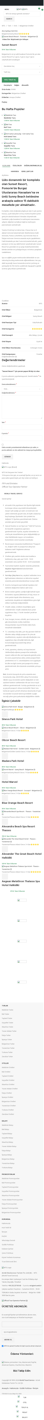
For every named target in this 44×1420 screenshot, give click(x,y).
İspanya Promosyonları (10, 1208)
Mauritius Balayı (7, 1142)
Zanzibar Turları (7, 1056)
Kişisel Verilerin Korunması (11, 1257)
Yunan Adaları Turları (9, 1031)
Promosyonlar (8, 1174)
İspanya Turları (7, 1039)
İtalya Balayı (6, 1150)
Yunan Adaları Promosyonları (12, 1199)
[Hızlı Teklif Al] (5, 714)
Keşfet (4, 1236)
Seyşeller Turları (7, 1022)
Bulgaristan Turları (8, 1044)
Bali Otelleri (6, 1071)
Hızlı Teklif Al (10, 80)
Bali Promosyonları (8, 1182)
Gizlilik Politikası (8, 1244)
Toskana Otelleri (8, 1110)
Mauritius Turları (7, 1027)
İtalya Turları (6, 1035)
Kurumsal (6, 1219)
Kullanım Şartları (7, 1249)
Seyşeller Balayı (7, 1137)
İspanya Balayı (7, 1154)
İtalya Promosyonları (9, 1204)
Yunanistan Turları (8, 1048)
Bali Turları (5, 1014)
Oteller (5, 1063)
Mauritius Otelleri (8, 1084)
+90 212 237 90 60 (14, 1285)
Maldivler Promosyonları (10, 1178)
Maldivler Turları (7, 1010)
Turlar (5, 1005)
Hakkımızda (6, 1223)
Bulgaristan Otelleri (9, 1101)
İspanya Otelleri (7, 1097)
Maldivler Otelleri (8, 1067)
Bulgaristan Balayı (8, 1159)
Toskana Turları (7, 1052)
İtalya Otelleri (7, 1093)
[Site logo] (19, 9)
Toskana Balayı (7, 1167)
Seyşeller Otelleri (8, 1080)
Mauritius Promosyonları (10, 1195)
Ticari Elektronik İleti (9, 1261)
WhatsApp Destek (8, 1240)
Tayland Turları (7, 1018)
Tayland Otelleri (7, 1076)
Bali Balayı (5, 1129)
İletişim (4, 1232)
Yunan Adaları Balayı (9, 1146)
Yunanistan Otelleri (9, 1105)
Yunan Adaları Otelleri (10, 1088)
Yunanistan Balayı (8, 1163)
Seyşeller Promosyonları (10, 1191)
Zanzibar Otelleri (8, 1114)
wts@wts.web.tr (35, 1285)
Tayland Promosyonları (10, 1187)
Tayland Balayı (7, 1133)
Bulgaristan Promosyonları (11, 1212)
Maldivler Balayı (7, 1125)
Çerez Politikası (7, 1253)
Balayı (4, 1121)
